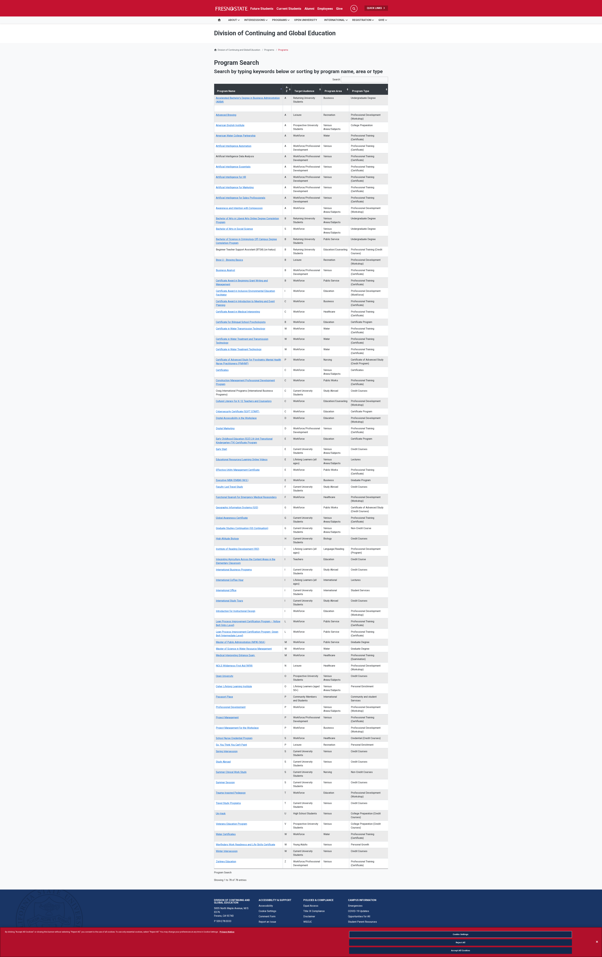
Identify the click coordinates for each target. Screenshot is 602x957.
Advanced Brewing (226, 114)
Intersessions (254, 19)
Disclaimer (309, 916)
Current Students (289, 9)
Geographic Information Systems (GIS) (237, 507)
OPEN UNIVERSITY (305, 19)
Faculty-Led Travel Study (229, 486)
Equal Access (310, 905)
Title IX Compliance (314, 911)
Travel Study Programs (228, 803)
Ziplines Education (226, 861)
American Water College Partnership (236, 135)
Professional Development (231, 707)
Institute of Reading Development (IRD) (237, 548)
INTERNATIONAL (334, 19)
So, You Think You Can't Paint (231, 744)
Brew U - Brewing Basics (229, 259)
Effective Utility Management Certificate (238, 469)
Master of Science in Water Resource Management (244, 648)
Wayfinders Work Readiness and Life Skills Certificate (245, 844)
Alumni (309, 9)
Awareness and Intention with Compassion (239, 208)
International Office (226, 590)
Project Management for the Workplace (237, 727)
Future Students (261, 9)
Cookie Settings (267, 911)
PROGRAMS (279, 19)
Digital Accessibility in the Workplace (236, 418)
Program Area (333, 91)
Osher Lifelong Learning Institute (234, 686)
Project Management (227, 717)
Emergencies (355, 905)
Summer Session (225, 782)
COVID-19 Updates (358, 911)
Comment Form (267, 916)
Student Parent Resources (362, 921)
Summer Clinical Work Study (231, 772)
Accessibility (266, 905)
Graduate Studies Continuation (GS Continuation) (242, 528)
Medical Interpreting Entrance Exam (235, 655)
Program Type (360, 91)
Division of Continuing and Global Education (239, 50)
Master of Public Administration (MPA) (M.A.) (240, 642)
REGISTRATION (361, 19)
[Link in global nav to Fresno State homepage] (231, 8)
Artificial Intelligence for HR (231, 177)
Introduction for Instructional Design (235, 611)
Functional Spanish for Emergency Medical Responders (246, 497)
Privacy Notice (227, 932)
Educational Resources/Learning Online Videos (241, 459)
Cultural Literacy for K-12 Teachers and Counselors (244, 401)
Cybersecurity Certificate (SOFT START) (238, 411)
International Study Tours (229, 600)
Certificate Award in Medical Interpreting (238, 311)
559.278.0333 (223, 921)
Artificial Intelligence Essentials (233, 166)
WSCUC (307, 921)
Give (339, 9)
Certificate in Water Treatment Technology (238, 349)
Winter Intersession (227, 851)
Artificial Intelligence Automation (233, 146)
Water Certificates (226, 834)
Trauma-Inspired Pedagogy (231, 792)
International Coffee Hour (229, 580)
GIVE (381, 19)
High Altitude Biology (227, 538)
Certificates (222, 370)
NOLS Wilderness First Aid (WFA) (234, 665)
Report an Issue (267, 921)
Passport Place (224, 696)
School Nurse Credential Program (234, 738)
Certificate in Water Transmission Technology (240, 328)
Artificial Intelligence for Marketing (235, 187)
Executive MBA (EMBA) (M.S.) (232, 480)
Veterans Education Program (231, 823)
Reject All (460, 942)
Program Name (226, 91)
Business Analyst (225, 270)
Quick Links (375, 8)
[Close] (597, 941)
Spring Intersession (227, 751)
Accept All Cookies (460, 950)
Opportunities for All (359, 916)
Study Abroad (223, 761)
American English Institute (230, 125)
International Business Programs (234, 569)
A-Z (287, 89)
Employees (325, 9)
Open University (224, 676)
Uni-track (221, 813)
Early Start (221, 449)
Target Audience (304, 91)
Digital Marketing (225, 428)
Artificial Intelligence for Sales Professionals (240, 197)
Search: (337, 79)
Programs (269, 50)
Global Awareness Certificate (232, 517)
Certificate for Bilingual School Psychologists (241, 322)
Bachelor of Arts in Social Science (234, 228)
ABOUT (232, 19)
